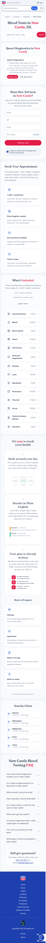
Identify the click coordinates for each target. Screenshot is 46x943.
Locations (16, 17)
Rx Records (23, 904)
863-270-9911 (22, 860)
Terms (23, 937)
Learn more (23, 303)
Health (23, 891)
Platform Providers (23, 910)
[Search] (41, 8)
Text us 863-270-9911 (13, 3)
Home (7, 17)
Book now (12, 77)
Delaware (26, 17)
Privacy (23, 934)
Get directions (26, 77)
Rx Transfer (23, 900)
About (23, 888)
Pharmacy (23, 897)
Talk (35, 8)
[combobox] (8, 134)
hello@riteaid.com (25, 862)
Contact (23, 913)
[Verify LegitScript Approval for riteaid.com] (23, 923)
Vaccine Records (23, 907)
